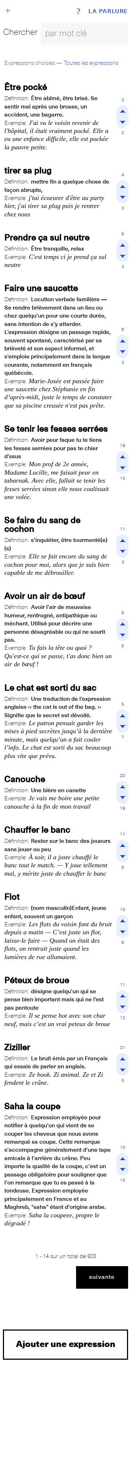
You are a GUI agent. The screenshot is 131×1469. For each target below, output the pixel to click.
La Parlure (108, 11)
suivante (102, 1276)
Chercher (20, 32)
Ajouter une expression (65, 1343)
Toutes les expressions (91, 63)
